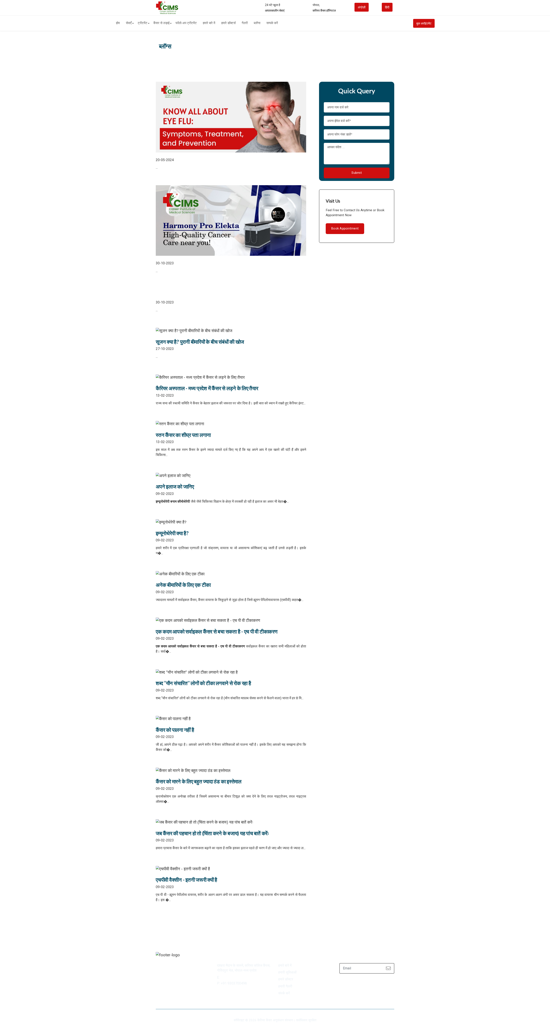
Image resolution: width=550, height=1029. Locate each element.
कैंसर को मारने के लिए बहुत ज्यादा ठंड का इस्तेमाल (198, 781)
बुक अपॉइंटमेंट (423, 23)
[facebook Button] (159, 966)
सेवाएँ (129, 23)
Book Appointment (345, 228)
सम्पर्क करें (272, 23)
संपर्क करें (284, 993)
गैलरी (245, 23)
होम (118, 23)
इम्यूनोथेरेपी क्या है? (172, 533)
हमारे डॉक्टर (285, 979)
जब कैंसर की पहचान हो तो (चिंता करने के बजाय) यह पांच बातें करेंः (212, 833)
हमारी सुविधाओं (287, 972)
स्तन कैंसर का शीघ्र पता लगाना (183, 435)
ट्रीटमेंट (142, 23)
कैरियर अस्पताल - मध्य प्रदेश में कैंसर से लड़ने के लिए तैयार (207, 388)
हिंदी (387, 7)
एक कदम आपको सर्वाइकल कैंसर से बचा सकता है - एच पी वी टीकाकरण (217, 631)
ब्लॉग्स (257, 23)
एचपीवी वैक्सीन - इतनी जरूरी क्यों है (186, 879)
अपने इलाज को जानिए (175, 486)
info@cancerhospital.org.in (241, 978)
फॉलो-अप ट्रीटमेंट (186, 23)
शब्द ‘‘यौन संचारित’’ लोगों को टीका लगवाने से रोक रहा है (203, 683)
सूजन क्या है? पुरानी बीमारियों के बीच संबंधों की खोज (200, 342)
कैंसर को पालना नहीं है (175, 730)
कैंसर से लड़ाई (161, 23)
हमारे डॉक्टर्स (228, 23)
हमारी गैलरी (285, 986)
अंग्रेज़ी (361, 7)
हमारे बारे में (209, 23)
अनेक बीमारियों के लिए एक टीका (183, 585)
